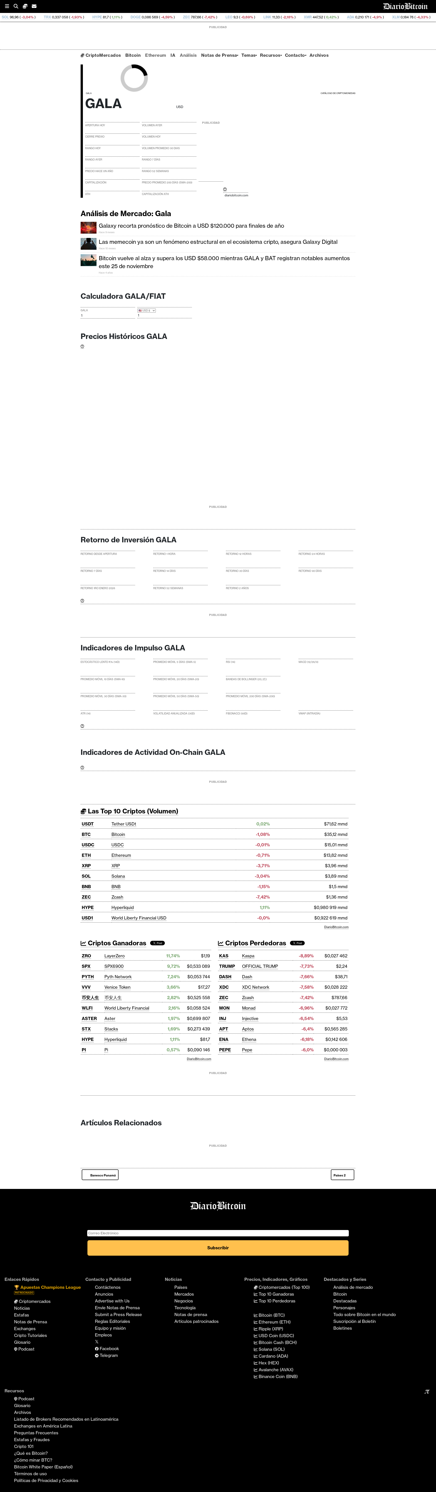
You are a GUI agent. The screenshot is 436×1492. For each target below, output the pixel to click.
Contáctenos (108, 1287)
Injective (250, 1018)
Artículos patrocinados (196, 1321)
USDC (88, 844)
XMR (260, 17)
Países (180, 1287)
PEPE (225, 1049)
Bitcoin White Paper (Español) (43, 1467)
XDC (224, 987)
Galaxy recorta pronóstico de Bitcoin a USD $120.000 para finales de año (191, 225)
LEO (182, 17)
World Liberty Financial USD (138, 918)
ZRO (86, 955)
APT (223, 1029)
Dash (247, 976)
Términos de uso (30, 1473)
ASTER (89, 1018)
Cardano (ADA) (273, 1356)
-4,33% (375, 17)
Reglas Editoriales (112, 1321)
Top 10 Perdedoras (276, 1301)
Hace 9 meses (106, 232)
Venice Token (117, 987)
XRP (86, 865)
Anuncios (104, 1294)
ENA (223, 1039)
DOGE (88, 17)
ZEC (139, 17)
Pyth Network (118, 976)
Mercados (184, 1294)
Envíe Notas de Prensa (117, 1307)
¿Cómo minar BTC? (33, 1460)
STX (86, 1029)
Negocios (183, 1301)
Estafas (21, 1315)
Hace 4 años (106, 272)
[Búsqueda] (18, 6)
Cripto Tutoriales (30, 1335)
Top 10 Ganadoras (276, 1294)
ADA (303, 17)
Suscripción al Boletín (354, 1321)
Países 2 (340, 1175)
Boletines (342, 1328)
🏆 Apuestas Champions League (47, 1289)
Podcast (26, 1349)
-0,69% (199, 17)
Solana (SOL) (271, 1349)
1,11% (68, 17)
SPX (86, 966)
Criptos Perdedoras (255, 943)
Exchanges (25, 1328)
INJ (222, 1018)
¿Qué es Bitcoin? (31, 1453)
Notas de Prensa (219, 55)
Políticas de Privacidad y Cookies (46, 1480)
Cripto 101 (23, 1446)
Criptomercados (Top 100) (284, 1287)
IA (173, 55)
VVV (86, 987)
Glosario (22, 1342)
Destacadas (345, 1301)
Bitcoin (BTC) (271, 1315)
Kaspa (248, 955)
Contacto (295, 55)
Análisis (188, 55)
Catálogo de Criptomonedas (338, 93)
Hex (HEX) (268, 1363)
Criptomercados (34, 1301)
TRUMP (227, 966)
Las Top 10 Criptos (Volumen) (132, 811)
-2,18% (240, 17)
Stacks (111, 1029)
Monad (248, 1008)
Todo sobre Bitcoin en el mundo (364, 1314)
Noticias (22, 1308)
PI (84, 1049)
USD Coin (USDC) (276, 1335)
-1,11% (417, 17)
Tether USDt (123, 824)
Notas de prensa (190, 1314)
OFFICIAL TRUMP (260, 966)
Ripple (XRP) (270, 1328)
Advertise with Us (112, 1301)
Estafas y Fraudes (32, 1439)
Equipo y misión (110, 1328)
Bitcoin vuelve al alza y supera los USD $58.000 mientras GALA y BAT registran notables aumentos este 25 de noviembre (224, 262)
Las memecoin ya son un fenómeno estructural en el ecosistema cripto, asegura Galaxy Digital (218, 241)
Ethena (249, 1039)
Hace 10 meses (107, 248)
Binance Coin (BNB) (278, 1376)
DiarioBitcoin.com (336, 927)
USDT (88, 824)
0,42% (283, 17)
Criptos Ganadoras (116, 943)
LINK (220, 17)
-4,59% (119, 17)
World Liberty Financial (126, 1008)
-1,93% (28, 17)
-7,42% (162, 17)
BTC (86, 834)
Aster (109, 1018)
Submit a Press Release (118, 1314)
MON (224, 1008)
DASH (225, 976)
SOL (86, 876)
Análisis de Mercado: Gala (126, 213)
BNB (86, 886)
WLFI (87, 1008)
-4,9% (329, 17)
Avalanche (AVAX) (275, 1369)
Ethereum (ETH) (274, 1322)
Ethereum (155, 55)
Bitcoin (133, 55)
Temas (248, 55)
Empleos (103, 1335)
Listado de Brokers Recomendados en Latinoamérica (66, 1419)
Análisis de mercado (353, 1287)
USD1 (87, 918)
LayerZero (114, 955)
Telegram (108, 1355)
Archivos (319, 55)
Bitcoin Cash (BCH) (277, 1342)
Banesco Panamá (103, 1175)
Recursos (270, 55)
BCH (395, 17)
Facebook (109, 1348)
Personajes (344, 1307)
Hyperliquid (122, 907)
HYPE (50, 17)
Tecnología (185, 1307)
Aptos (248, 1029)
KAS (223, 955)
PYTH (88, 976)
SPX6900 (114, 966)
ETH (86, 855)
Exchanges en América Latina (43, 1426)
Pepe (247, 1049)
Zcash (117, 897)
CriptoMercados (102, 55)
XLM (348, 17)
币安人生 (90, 997)
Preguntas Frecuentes (36, 1432)
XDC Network (255, 987)
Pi (106, 1049)
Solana (118, 876)
